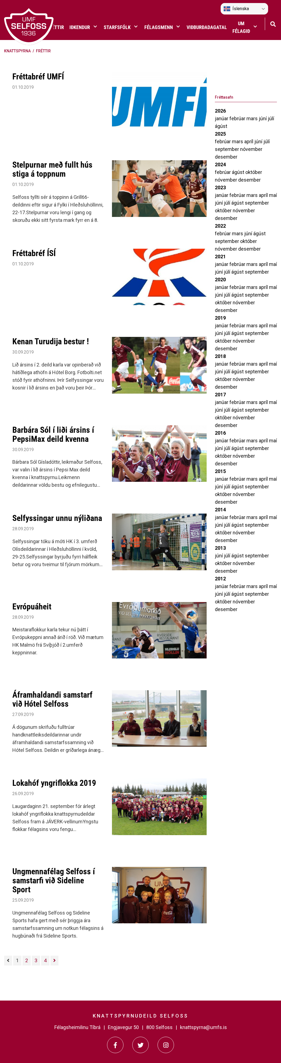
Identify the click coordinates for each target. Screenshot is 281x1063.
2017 (220, 394)
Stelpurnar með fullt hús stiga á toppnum (52, 169)
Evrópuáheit (31, 606)
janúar (222, 118)
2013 (220, 548)
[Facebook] (115, 1045)
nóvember (251, 149)
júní (263, 118)
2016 (220, 433)
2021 (220, 256)
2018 (220, 356)
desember (226, 157)
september (227, 149)
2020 (220, 279)
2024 (220, 164)
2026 (220, 111)
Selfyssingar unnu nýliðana (57, 518)
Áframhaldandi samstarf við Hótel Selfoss (52, 699)
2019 (220, 318)
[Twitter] (140, 1045)
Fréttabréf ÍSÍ (34, 253)
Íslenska (240, 8)
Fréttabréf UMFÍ (38, 76)
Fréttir (43, 51)
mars (252, 118)
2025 (220, 134)
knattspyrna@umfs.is (203, 1027)
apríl (249, 141)
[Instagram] (166, 1045)
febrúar (237, 118)
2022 (220, 226)
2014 (220, 509)
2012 (220, 578)
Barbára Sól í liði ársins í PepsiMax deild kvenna (53, 434)
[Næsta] (54, 960)
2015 (220, 471)
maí (273, 195)
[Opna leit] (273, 23)
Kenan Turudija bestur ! (50, 341)
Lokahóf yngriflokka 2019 (54, 783)
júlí (271, 118)
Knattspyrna (17, 51)
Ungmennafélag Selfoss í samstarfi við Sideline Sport (53, 880)
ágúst (221, 126)
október (253, 172)
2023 (220, 187)
